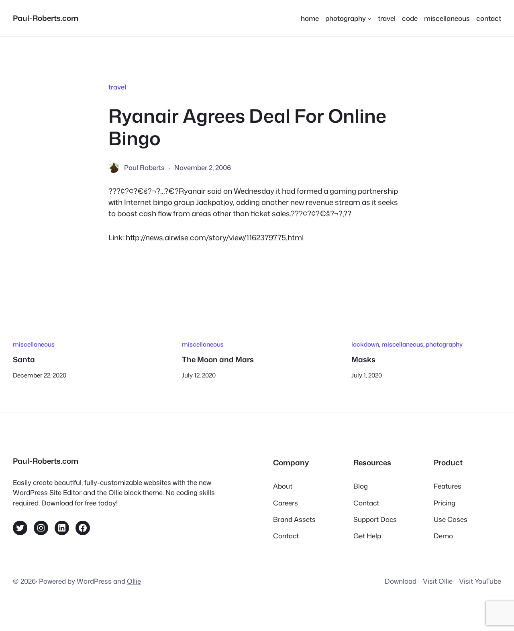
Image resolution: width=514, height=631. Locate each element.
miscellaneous (34, 344)
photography (444, 344)
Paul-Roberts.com (45, 18)
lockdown (365, 344)
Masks (363, 359)
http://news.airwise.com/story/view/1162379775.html (215, 237)
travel (117, 86)
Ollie (134, 581)
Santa (24, 359)
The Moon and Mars (218, 359)
